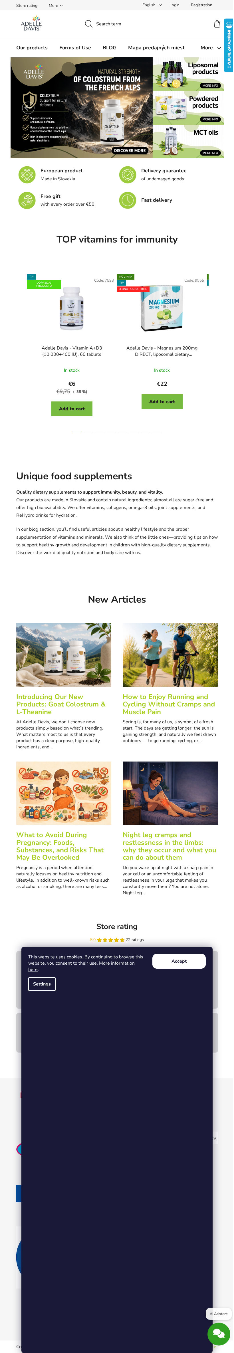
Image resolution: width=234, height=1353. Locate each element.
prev (20, 351)
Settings (42, 984)
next (213, 351)
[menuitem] (32, 47)
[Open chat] (218, 1337)
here (33, 969)
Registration (201, 5)
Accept (179, 961)
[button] (28, 108)
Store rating (26, 5)
